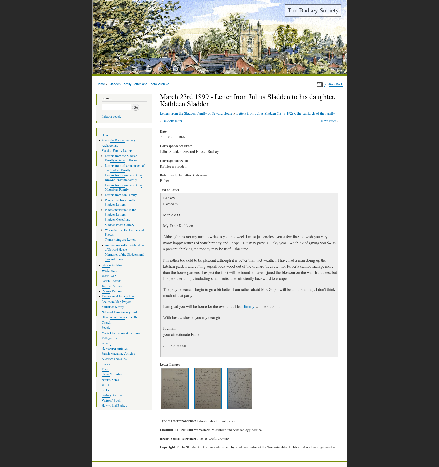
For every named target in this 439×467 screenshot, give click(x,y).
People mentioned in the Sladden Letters (120, 202)
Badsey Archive (112, 395)
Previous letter (172, 120)
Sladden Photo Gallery (119, 225)
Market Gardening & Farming (121, 333)
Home (100, 83)
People (106, 327)
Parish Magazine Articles (118, 353)
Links (105, 390)
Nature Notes (110, 380)
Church (106, 322)
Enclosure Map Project (116, 301)
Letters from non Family (121, 195)
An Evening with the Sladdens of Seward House (124, 247)
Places (106, 364)
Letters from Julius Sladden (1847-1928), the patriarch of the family (285, 113)
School (106, 343)
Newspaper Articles (115, 348)
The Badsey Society (313, 10)
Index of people (111, 116)
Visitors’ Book (111, 400)
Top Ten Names (112, 286)
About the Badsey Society (118, 140)
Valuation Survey (113, 307)
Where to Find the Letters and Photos (124, 232)
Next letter (328, 120)
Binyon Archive (112, 265)
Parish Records (111, 281)
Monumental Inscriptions (118, 296)
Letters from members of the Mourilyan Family (123, 187)
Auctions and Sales (114, 359)
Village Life (110, 338)
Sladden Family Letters (117, 150)
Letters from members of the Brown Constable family (123, 177)
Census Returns (112, 291)
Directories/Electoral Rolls (119, 317)
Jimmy (249, 306)
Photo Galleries (112, 374)
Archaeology (110, 145)
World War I (109, 270)
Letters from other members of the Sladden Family (125, 167)
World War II (110, 276)
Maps (105, 369)
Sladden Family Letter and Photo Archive (139, 83)
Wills (105, 385)
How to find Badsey (114, 405)
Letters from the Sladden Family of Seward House (196, 113)
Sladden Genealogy (117, 219)
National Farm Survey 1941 (119, 312)
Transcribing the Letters (120, 239)
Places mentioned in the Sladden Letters (120, 212)
